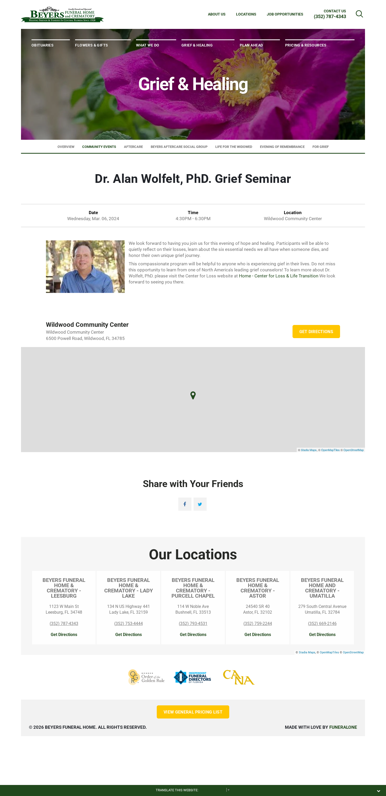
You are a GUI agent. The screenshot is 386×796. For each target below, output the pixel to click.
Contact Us (335, 11)
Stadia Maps (309, 450)
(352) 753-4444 (128, 623)
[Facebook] (184, 504)
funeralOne (343, 727)
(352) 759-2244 (257, 623)
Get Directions (316, 331)
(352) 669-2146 (322, 623)
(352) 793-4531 (193, 623)
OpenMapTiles (330, 450)
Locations (246, 14)
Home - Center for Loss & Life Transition (278, 275)
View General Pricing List (193, 712)
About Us (217, 14)
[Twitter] (200, 504)
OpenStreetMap (353, 450)
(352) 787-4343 (330, 16)
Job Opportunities (285, 14)
